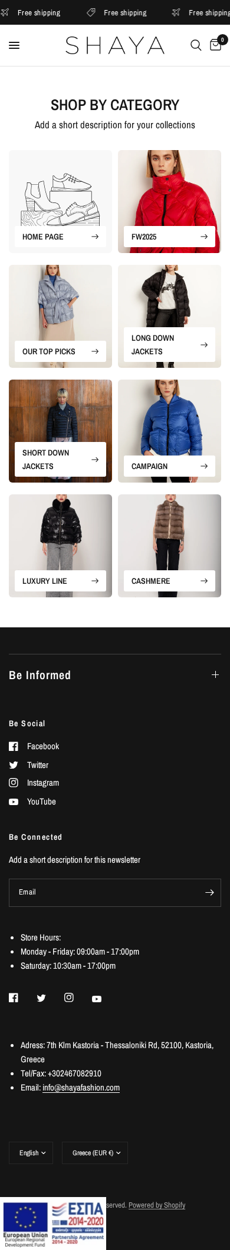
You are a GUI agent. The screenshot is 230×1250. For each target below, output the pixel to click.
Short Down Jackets (45, 459)
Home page (43, 236)
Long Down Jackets (153, 344)
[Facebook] (22, 997)
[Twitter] (50, 998)
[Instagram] (77, 997)
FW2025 (144, 236)
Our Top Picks (48, 351)
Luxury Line (44, 581)
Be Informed (40, 675)
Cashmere (151, 581)
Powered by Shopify (157, 1205)
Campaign (149, 466)
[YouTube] (105, 999)
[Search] (196, 45)
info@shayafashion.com (81, 1087)
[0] (213, 45)
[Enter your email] (209, 893)
